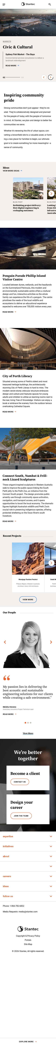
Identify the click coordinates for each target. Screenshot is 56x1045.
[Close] (52, 1026)
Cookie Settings (18, 1040)
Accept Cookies (36, 1040)
